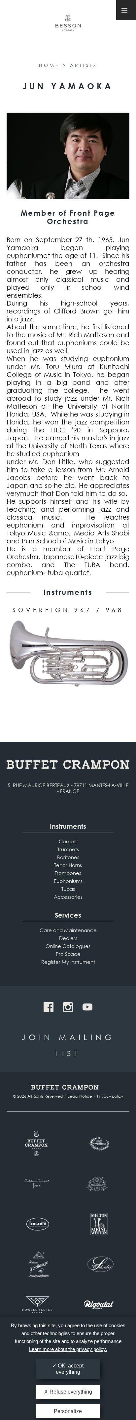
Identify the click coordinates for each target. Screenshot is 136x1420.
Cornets (68, 841)
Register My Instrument (68, 962)
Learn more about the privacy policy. (68, 1349)
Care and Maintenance (68, 930)
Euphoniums (68, 881)
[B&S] (98, 1143)
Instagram (68, 1007)
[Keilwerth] (37, 1224)
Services (68, 915)
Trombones (68, 873)
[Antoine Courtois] (37, 1184)
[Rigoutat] (98, 1305)
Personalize (68, 1411)
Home (49, 65)
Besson (68, 26)
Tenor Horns (68, 865)
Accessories (68, 896)
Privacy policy (110, 1096)
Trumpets (68, 849)
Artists (83, 65)
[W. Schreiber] (98, 1264)
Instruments (68, 826)
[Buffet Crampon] (37, 1143)
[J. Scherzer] (37, 1264)
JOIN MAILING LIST (68, 1045)
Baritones (68, 857)
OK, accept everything (70, 1369)
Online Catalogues (68, 946)
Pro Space (68, 954)
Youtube (87, 1007)
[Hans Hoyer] (98, 1184)
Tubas (68, 889)
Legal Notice (80, 1096)
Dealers (68, 938)
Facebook (48, 1007)
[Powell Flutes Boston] (37, 1305)
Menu (126, 10)
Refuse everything (70, 1392)
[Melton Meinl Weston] (98, 1224)
